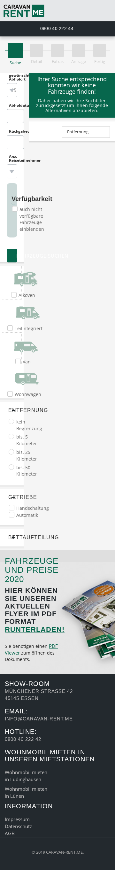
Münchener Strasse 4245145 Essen (39, 694)
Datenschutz (18, 826)
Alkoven (27, 295)
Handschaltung (32, 508)
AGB (10, 833)
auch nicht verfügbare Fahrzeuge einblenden (31, 219)
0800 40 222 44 (56, 28)
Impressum (17, 819)
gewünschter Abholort (13, 77)
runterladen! (35, 629)
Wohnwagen (28, 394)
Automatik (27, 515)
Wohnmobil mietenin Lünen (26, 792)
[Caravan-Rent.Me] (57, 10)
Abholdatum (13, 105)
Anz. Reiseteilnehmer (13, 158)
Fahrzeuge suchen (16, 255)
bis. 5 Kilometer (26, 440)
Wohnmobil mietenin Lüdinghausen (26, 775)
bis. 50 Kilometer (26, 470)
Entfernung (77, 132)
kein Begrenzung (29, 425)
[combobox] (12, 90)
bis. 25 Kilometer (26, 455)
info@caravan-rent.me (39, 718)
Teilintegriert (28, 328)
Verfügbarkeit (13, 198)
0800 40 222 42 (23, 739)
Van (27, 362)
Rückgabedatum (13, 131)
